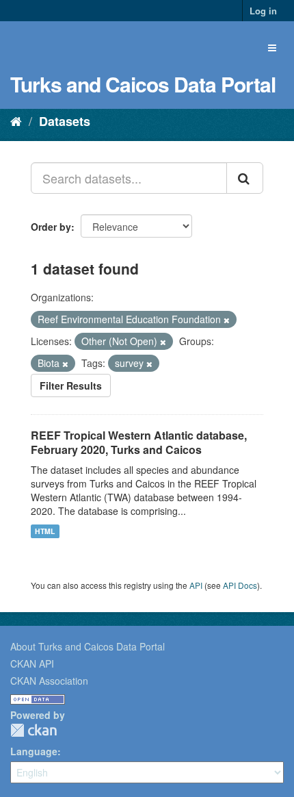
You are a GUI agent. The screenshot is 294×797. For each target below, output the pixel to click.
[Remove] (227, 319)
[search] (244, 178)
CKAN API (32, 663)
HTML (45, 531)
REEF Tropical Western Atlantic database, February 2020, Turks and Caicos (139, 442)
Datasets (64, 121)
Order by (51, 226)
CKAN (33, 730)
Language (33, 751)
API (195, 585)
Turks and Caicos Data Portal (143, 84)
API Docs (240, 585)
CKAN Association (49, 680)
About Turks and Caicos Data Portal (87, 646)
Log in (263, 10)
